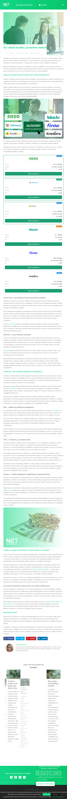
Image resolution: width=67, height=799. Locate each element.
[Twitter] (15, 777)
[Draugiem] (24, 777)
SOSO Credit (10, 324)
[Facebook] (11, 777)
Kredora (9, 490)
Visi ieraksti (33, 667)
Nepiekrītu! (55, 794)
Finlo (14, 455)
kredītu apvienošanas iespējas (40, 569)
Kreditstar (13, 388)
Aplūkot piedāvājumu (33, 174)
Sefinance (6, 350)
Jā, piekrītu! (46, 794)
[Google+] (20, 777)
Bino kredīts (55, 410)
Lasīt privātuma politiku (58, 797)
